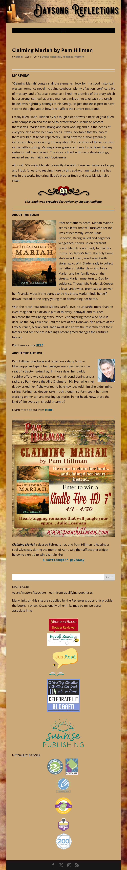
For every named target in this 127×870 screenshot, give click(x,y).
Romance (68, 56)
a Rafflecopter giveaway (64, 560)
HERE (39, 345)
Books (45, 56)
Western (79, 56)
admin (19, 56)
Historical (55, 56)
